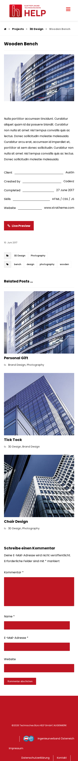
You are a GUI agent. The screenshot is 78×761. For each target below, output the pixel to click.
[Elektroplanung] (25, 11)
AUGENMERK (60, 725)
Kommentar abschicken (20, 681)
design (30, 264)
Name (9, 616)
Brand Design (17, 365)
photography (47, 264)
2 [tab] (41, 97)
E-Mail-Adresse (16, 638)
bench (17, 264)
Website (10, 659)
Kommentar (14, 572)
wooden (64, 264)
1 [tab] (36, 97)
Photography (38, 255)
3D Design (19, 255)
